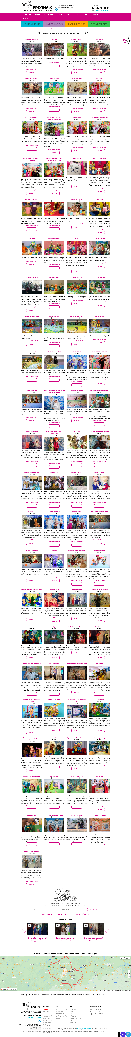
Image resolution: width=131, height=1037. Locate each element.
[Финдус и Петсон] (99, 248)
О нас (71, 1011)
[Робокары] (31, 248)
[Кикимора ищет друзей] (76, 326)
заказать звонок (34, 1018)
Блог (69, 15)
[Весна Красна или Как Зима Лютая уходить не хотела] (54, 403)
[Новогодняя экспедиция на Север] (31, 600)
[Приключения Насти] (54, 326)
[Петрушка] (99, 88)
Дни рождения (47, 1013)
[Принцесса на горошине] (31, 483)
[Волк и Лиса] (31, 522)
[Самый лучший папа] (76, 786)
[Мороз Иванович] (76, 522)
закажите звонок (101, 10)
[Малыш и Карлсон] (99, 483)
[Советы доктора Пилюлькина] (31, 673)
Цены (77, 15)
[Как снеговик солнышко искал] (54, 825)
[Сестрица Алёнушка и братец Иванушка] (31, 170)
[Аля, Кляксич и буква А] (31, 209)
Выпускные (46, 1011)
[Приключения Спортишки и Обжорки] (31, 711)
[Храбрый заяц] (99, 326)
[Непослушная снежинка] (31, 861)
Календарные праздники (47, 1023)
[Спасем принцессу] (99, 748)
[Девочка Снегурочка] (31, 442)
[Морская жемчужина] (76, 600)
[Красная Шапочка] (76, 49)
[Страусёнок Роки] (76, 287)
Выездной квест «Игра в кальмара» (62, 1014)
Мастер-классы (49, 15)
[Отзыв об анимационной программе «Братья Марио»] (37, 929)
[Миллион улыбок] (31, 401)
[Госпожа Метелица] (76, 362)
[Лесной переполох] (31, 362)
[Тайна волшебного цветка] (31, 561)
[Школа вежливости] (54, 710)
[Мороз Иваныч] (54, 600)
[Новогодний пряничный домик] (76, 561)
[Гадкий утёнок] (54, 637)
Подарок (45, 1009)
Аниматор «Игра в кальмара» (61, 1010)
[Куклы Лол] (54, 209)
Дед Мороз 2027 (47, 1016)
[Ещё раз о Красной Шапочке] (99, 127)
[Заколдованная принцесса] (31, 637)
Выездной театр (47, 1015)
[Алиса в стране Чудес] (99, 168)
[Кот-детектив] (76, 168)
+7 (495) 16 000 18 (100, 7)
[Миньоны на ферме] (54, 248)
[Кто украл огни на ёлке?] (99, 825)
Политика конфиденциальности (76, 1017)
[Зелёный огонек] (54, 673)
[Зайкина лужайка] (54, 287)
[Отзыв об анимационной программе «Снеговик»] (65, 929)
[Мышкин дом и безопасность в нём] (76, 711)
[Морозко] (54, 561)
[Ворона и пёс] (99, 673)
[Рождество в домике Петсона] (99, 401)
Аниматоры (27, 15)
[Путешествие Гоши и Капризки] (76, 748)
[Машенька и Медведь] (31, 88)
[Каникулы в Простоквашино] (99, 600)
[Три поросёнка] (54, 88)
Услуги (37, 15)
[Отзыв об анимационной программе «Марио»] (93, 929)
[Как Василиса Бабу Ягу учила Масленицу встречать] (54, 170)
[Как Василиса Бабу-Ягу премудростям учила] (54, 129)
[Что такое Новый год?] (99, 561)
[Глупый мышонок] (99, 287)
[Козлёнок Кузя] (54, 483)
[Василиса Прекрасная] (31, 49)
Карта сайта (73, 1015)
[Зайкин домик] (76, 127)
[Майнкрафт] (99, 209)
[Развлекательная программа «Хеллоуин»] (31, 750)
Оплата (25, 18)
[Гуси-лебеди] (99, 49)
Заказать (31, 72)
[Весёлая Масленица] (76, 401)
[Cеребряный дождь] (54, 748)
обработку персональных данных (84, 1028)
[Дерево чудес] (54, 786)
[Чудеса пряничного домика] (99, 362)
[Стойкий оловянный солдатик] (76, 637)
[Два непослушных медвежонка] (99, 442)
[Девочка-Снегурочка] (54, 522)
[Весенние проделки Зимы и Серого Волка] (54, 444)
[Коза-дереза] (99, 786)
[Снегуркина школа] (76, 88)
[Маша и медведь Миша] (31, 127)
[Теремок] (54, 49)
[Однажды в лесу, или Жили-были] (76, 673)
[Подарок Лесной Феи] (54, 362)
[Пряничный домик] (76, 209)
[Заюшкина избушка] (31, 287)
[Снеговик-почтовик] (76, 825)
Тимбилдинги (47, 1026)
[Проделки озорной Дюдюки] (31, 786)
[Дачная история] (99, 710)
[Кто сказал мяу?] (31, 825)
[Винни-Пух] (76, 442)
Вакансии (73, 1022)
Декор (61, 15)
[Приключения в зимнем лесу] (99, 522)
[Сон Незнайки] (99, 637)
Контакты (96, 15)
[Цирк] (76, 248)
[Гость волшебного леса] (31, 326)
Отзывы (85, 15)
